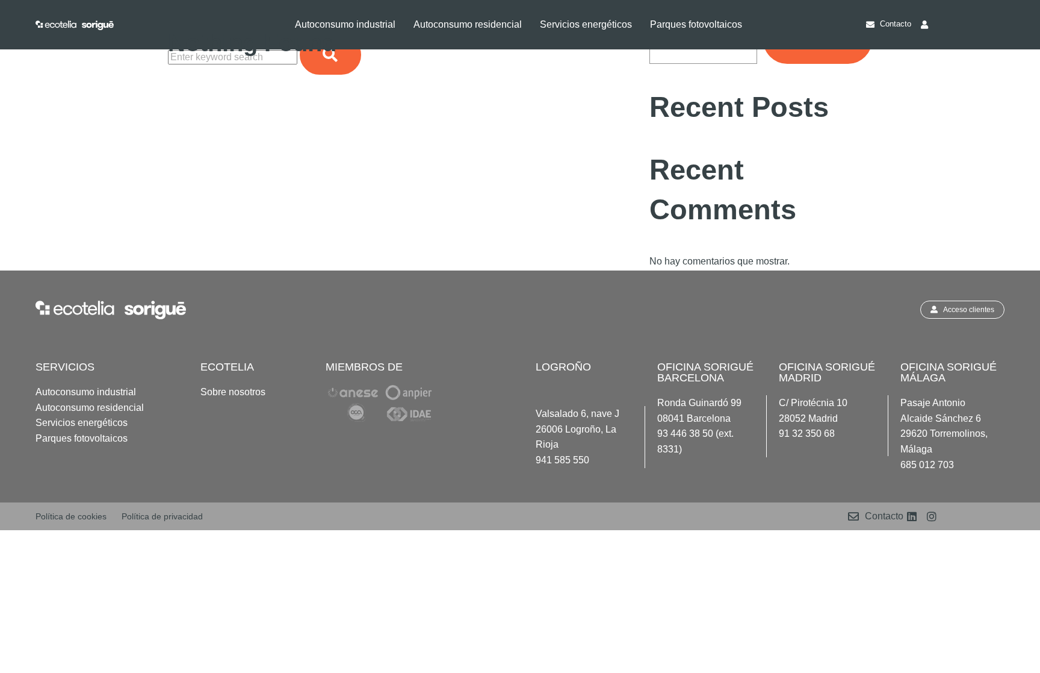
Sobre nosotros (232, 392)
